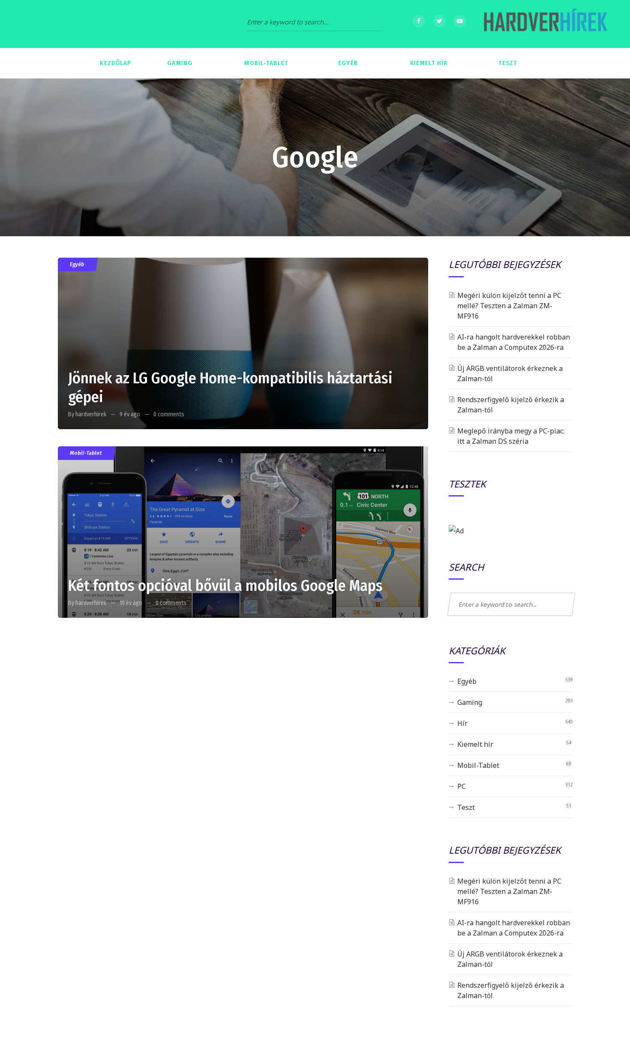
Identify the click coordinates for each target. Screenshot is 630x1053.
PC (461, 786)
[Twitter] (439, 21)
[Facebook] (418, 21)
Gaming (469, 702)
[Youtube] (459, 21)
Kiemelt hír (475, 744)
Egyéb (76, 264)
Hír (462, 723)
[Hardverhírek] (544, 24)
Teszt (466, 807)
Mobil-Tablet (85, 453)
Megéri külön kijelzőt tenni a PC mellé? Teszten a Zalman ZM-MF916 (509, 306)
